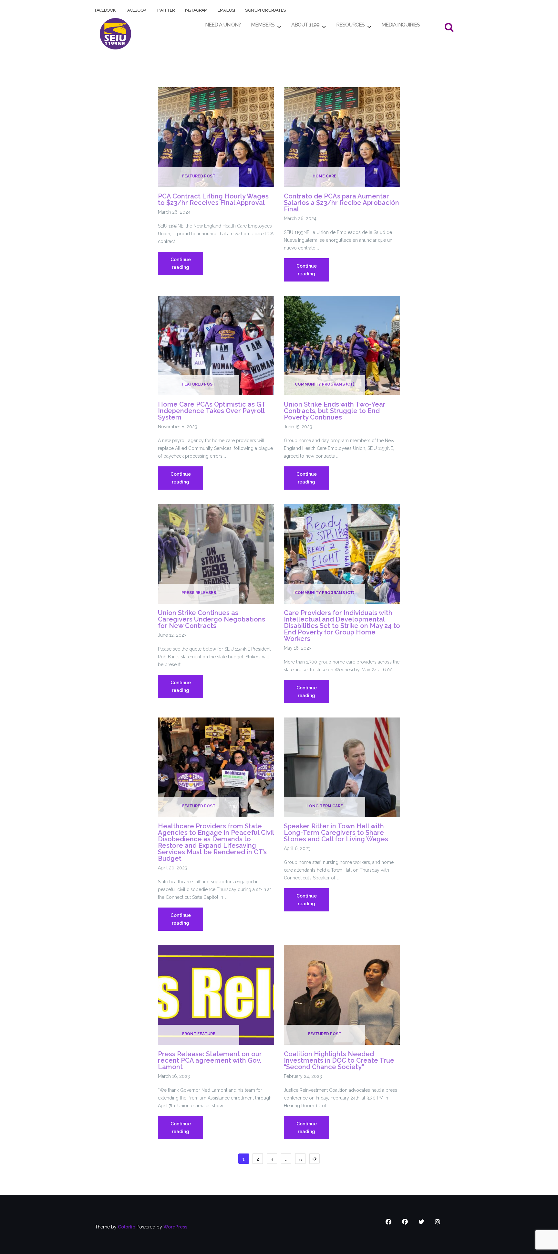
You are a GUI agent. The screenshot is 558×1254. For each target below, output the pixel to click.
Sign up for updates (265, 9)
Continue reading (186, 266)
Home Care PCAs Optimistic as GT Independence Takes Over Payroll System (211, 410)
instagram (196, 9)
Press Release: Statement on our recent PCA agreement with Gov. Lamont (210, 1060)
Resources (350, 23)
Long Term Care (324, 806)
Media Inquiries (400, 23)
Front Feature (198, 1034)
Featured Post (198, 176)
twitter (165, 9)
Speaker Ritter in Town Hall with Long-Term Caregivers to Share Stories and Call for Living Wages (336, 832)
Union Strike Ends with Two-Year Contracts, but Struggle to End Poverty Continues (335, 410)
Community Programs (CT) (324, 384)
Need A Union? (223, 23)
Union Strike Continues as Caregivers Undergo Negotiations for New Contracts (211, 619)
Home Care (324, 176)
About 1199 (305, 23)
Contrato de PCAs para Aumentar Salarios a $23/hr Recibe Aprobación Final (341, 202)
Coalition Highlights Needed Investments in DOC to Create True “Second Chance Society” (339, 1060)
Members (262, 23)
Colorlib (126, 1226)
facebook (105, 9)
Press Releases (198, 592)
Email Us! (226, 9)
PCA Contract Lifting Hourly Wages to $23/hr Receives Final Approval (213, 199)
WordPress (175, 1226)
